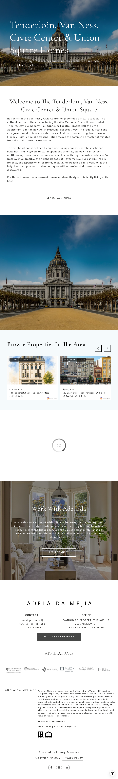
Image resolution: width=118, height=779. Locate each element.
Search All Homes (59, 198)
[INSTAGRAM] (59, 767)
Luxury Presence (68, 752)
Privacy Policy (72, 758)
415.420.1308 (37, 624)
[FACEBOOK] (51, 767)
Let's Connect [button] (59, 552)
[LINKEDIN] (67, 767)
